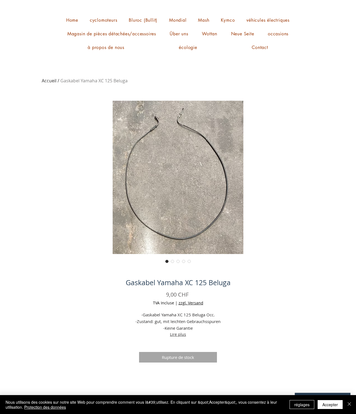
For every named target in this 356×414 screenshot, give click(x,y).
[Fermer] (349, 405)
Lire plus (178, 334)
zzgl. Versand (191, 302)
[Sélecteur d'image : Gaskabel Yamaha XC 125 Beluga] (167, 261)
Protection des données (45, 407)
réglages (302, 404)
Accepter (330, 404)
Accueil (49, 81)
